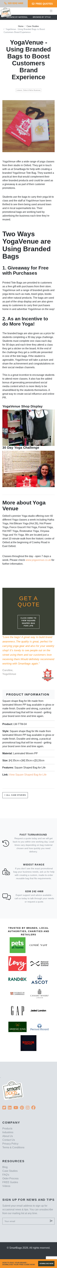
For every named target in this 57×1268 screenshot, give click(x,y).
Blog (5, 1167)
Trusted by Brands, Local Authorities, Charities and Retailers (28, 931)
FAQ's (5, 1174)
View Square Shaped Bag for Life (28, 774)
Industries (7, 1132)
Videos (6, 1186)
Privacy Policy (10, 1143)
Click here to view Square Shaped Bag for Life (28, 622)
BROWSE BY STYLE (42, 17)
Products (7, 1128)
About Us (7, 1136)
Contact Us (8, 1140)
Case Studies (33, 26)
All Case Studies (16, 795)
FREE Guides (10, 1182)
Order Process (10, 1178)
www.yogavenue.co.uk (38, 560)
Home (20, 26)
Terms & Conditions (13, 1147)
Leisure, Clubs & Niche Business (28, 90)
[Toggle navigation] (51, 11)
